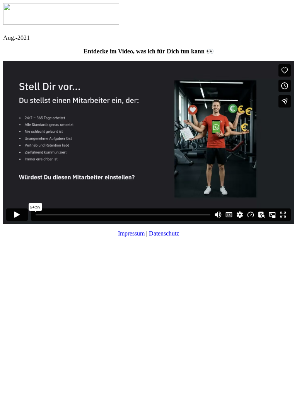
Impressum (132, 233)
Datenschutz (164, 233)
